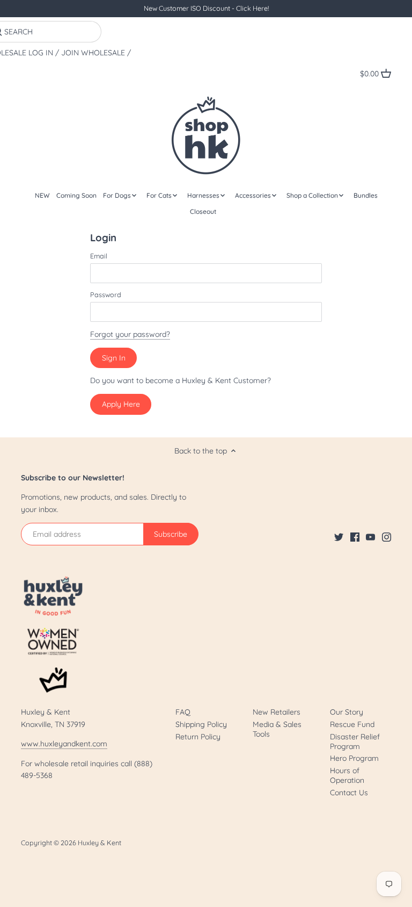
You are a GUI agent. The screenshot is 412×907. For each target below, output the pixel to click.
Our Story (346, 712)
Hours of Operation (347, 775)
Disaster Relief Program (355, 741)
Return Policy (197, 737)
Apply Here (121, 404)
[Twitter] (338, 536)
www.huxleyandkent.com (64, 743)
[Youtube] (370, 536)
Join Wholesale (93, 53)
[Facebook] (354, 536)
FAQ (182, 712)
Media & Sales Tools (277, 729)
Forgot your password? (130, 334)
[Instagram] (386, 536)
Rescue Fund (352, 724)
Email (98, 256)
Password (105, 295)
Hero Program (354, 758)
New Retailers (276, 712)
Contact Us (349, 792)
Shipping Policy (201, 724)
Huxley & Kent (99, 842)
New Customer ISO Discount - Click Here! (206, 8)
